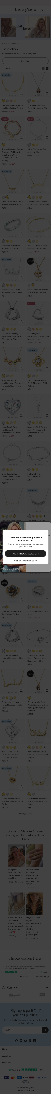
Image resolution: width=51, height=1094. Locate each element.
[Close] (45, 533)
